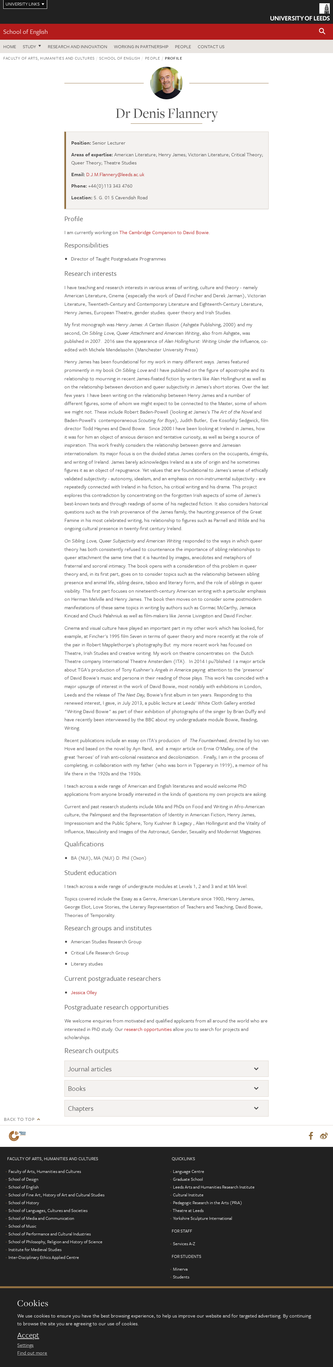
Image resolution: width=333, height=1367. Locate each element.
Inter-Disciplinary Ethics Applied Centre (43, 1257)
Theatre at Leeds (188, 1210)
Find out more (32, 1352)
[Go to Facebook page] (311, 1136)
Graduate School (188, 1179)
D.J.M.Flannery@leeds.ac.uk (115, 174)
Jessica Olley (84, 992)
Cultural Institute (188, 1194)
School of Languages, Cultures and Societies (47, 1210)
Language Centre (188, 1171)
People (183, 46)
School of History (23, 1202)
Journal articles (90, 1069)
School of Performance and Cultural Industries (49, 1234)
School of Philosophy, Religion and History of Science (55, 1241)
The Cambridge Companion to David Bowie (164, 232)
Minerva (180, 1269)
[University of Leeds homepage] (300, 12)
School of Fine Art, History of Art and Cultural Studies (56, 1194)
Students (181, 1277)
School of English (25, 31)
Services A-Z (184, 1243)
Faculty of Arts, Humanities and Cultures (49, 58)
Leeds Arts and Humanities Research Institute (214, 1187)
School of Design (23, 1179)
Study (29, 46)
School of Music (22, 1226)
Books (77, 1088)
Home (9, 46)
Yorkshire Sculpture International (202, 1218)
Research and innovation (77, 46)
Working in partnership (141, 46)
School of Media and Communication (41, 1218)
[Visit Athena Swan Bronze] (18, 1136)
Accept (28, 1335)
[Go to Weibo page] (324, 1136)
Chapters (81, 1108)
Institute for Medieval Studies (34, 1249)
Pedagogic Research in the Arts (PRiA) (207, 1202)
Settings (25, 1344)
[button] (322, 31)
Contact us (211, 46)
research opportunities (148, 1029)
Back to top (19, 1119)
